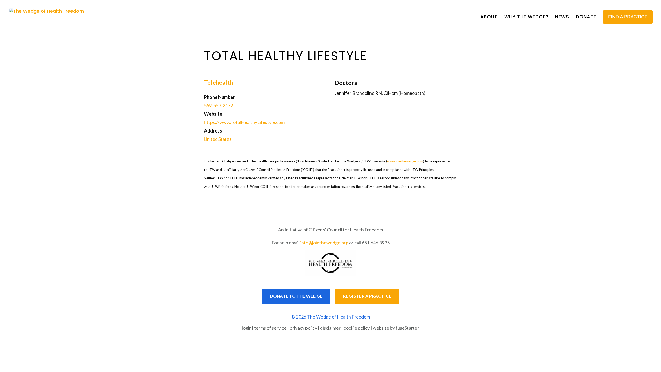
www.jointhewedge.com (405, 161)
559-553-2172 (218, 105)
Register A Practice (367, 296)
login (247, 328)
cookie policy (357, 328)
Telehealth (218, 82)
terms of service (270, 328)
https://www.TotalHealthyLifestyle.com (244, 122)
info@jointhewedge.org (324, 242)
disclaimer (330, 328)
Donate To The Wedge (296, 296)
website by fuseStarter (396, 328)
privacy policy (303, 328)
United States (217, 139)
